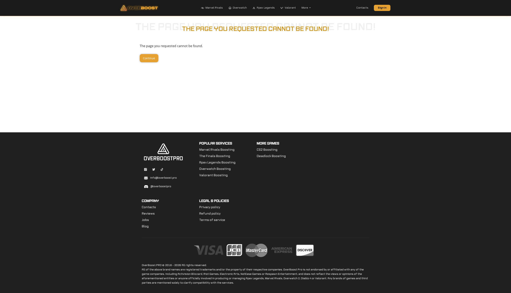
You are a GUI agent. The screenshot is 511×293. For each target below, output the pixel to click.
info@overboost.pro (163, 178)
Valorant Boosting (213, 175)
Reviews (148, 213)
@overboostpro (161, 186)
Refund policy (210, 213)
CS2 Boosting (267, 149)
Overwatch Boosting (215, 169)
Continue (149, 58)
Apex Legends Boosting (217, 162)
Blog (145, 226)
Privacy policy (209, 207)
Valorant (290, 8)
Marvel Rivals (214, 8)
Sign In (382, 8)
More (304, 8)
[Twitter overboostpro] (154, 170)
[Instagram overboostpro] (146, 170)
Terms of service (212, 220)
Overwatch (240, 8)
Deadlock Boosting (271, 156)
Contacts (362, 8)
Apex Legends (266, 8)
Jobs (145, 220)
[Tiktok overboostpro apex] (162, 170)
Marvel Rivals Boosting (217, 149)
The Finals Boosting (214, 156)
